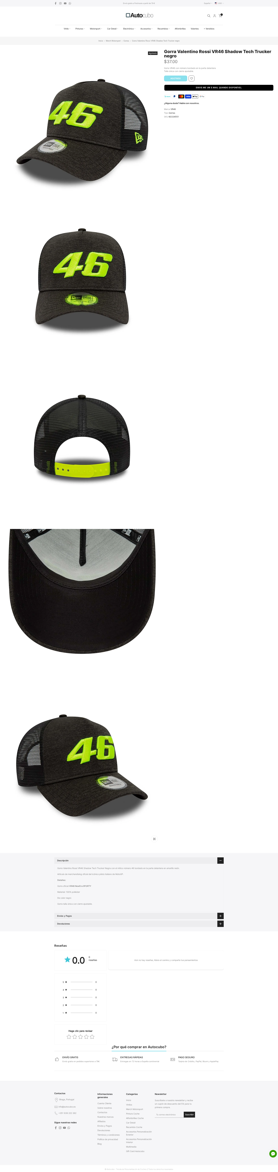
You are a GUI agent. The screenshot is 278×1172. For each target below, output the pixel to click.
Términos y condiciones (108, 1135)
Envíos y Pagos (104, 1126)
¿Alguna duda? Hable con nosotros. (181, 103)
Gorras (126, 41)
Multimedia (131, 1146)
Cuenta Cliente (104, 1103)
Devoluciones (103, 1130)
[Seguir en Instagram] (60, 3)
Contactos (102, 1112)
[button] (219, 88)
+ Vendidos (209, 28)
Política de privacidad (107, 1139)
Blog (99, 1144)
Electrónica (128, 28)
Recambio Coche (134, 1127)
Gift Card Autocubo (135, 1151)
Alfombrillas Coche (135, 1118)
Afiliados (101, 1121)
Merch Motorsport (113, 41)
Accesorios (145, 28)
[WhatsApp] (70, 3)
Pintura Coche (132, 1113)
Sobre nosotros (104, 1108)
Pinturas (79, 28)
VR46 (173, 109)
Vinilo (66, 28)
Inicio (100, 41)
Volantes (195, 28)
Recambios (163, 28)
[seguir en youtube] (65, 3)
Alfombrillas (180, 28)
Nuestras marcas (105, 1117)
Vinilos (129, 1104)
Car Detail (111, 28)
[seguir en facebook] (55, 3)
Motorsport (95, 28)
